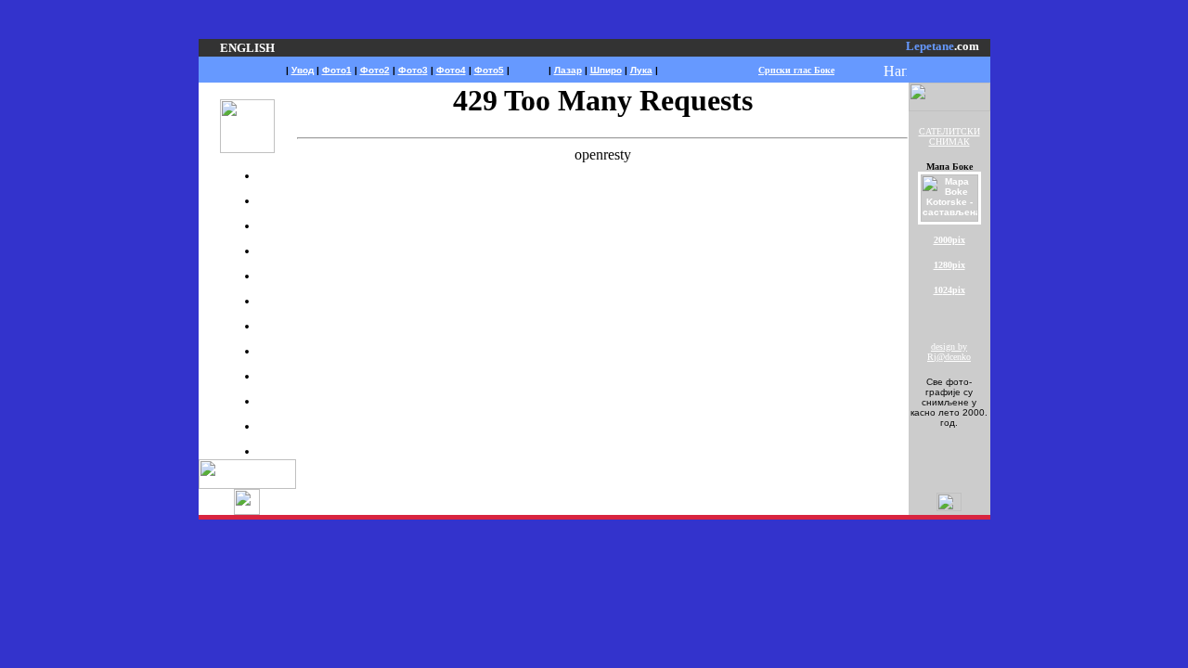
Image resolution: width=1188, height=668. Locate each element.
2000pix (949, 240)
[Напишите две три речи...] (895, 72)
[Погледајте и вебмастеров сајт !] (247, 510)
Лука (641, 70)
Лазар (568, 70)
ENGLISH (247, 48)
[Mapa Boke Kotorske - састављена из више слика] (949, 218)
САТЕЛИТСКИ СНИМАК (949, 136)
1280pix (949, 265)
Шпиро (606, 70)
